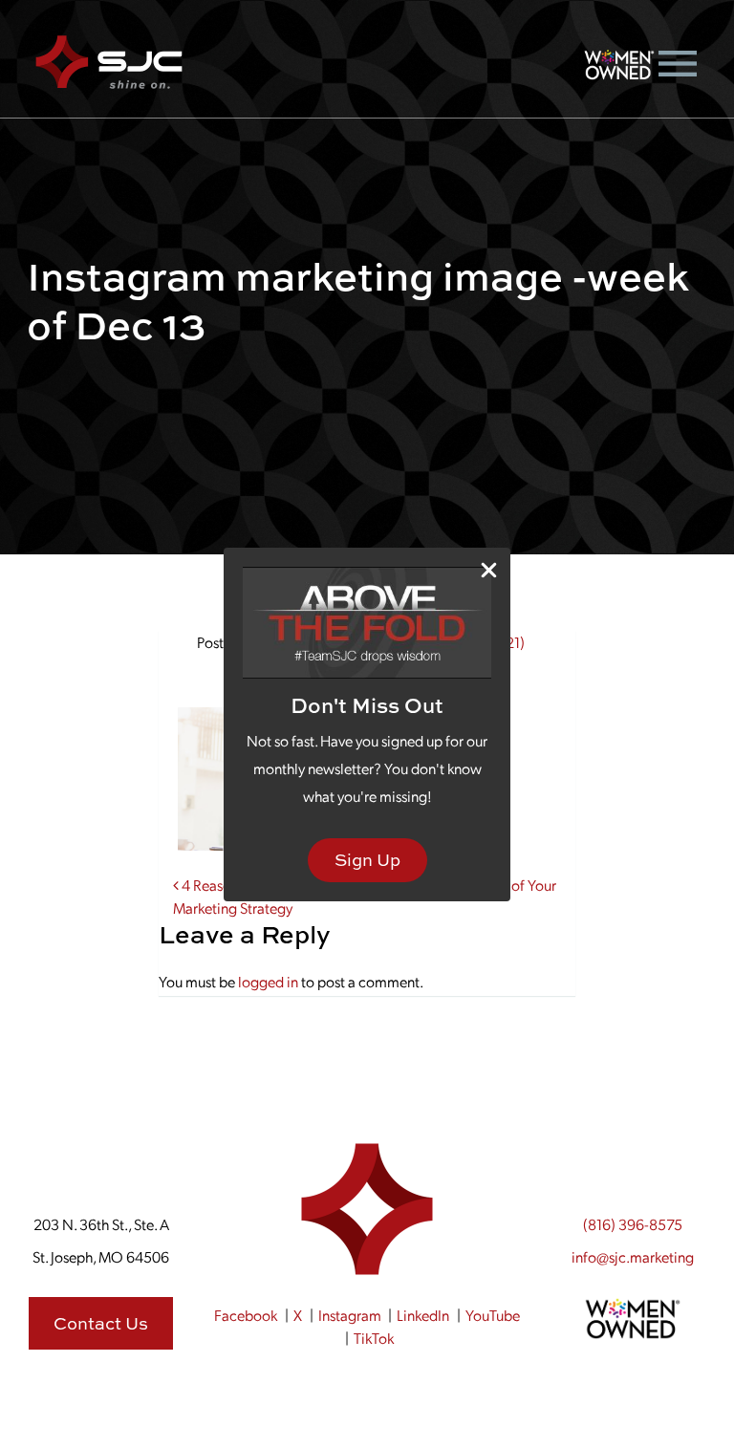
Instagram (349, 1315)
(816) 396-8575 (632, 1224)
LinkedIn (423, 1315)
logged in (268, 981)
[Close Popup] (488, 570)
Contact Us (101, 1323)
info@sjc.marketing (633, 1256)
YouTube (492, 1315)
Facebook (245, 1315)
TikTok (374, 1338)
